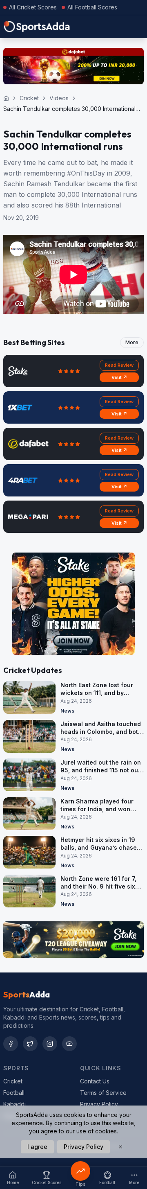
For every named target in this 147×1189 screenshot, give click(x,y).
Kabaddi (14, 1104)
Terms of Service (103, 1092)
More (131, 342)
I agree (37, 1146)
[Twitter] (30, 1043)
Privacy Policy (99, 1104)
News (67, 711)
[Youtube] (69, 1043)
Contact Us (94, 1081)
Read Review (119, 365)
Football (13, 1092)
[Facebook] (10, 1043)
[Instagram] (49, 1043)
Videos (59, 98)
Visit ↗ (119, 377)
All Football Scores (92, 7)
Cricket (29, 98)
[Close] (120, 1147)
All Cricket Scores (33, 7)
